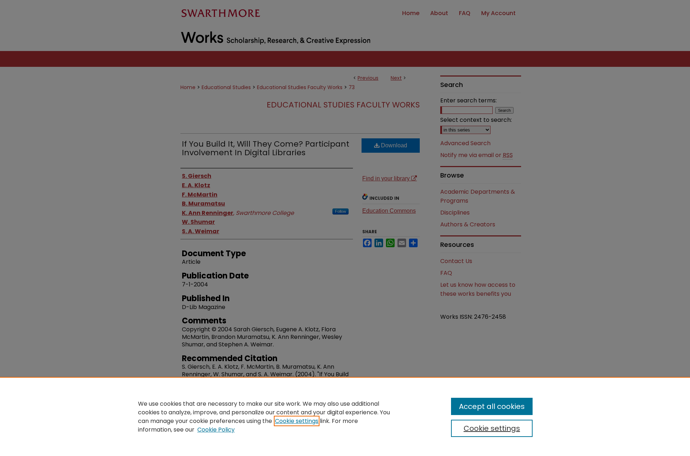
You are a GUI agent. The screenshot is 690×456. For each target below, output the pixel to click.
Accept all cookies (492, 406)
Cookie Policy (216, 429)
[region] (345, 416)
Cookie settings (296, 421)
